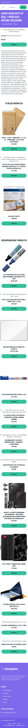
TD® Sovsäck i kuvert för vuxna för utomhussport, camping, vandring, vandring (14, 417)
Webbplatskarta (20, 725)
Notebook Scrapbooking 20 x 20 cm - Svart (14, 625)
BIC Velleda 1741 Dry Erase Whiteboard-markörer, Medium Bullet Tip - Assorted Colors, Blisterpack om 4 (14, 166)
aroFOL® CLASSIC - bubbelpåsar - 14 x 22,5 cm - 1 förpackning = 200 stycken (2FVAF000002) (14, 140)
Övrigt (15, 24)
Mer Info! (14, 44)
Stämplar (6, 693)
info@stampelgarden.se (6, 2)
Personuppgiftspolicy (9, 725)
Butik (23, 7)
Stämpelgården (8, 690)
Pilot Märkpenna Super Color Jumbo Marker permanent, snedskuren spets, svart (14, 277)
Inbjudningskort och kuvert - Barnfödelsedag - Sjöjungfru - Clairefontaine (14, 442)
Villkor (19, 723)
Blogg (5, 699)
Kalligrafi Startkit (14, 216)
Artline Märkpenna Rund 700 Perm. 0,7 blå (14, 394)
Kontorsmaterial (7, 24)
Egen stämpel (7, 696)
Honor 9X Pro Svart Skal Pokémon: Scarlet (14, 644)
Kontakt (14, 723)
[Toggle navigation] (3, 7)
